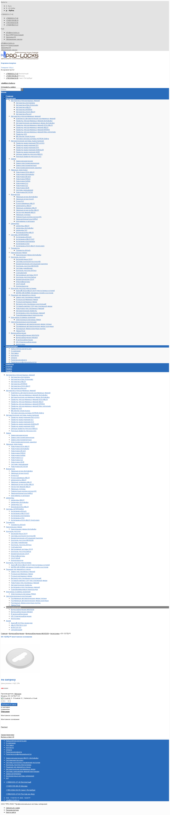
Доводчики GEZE (17, 462)
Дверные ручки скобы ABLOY (22, 484)
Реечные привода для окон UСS (23, 431)
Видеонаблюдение (13, 607)
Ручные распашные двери (21, 576)
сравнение (5, 709)
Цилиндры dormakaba (19, 502)
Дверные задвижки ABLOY (21, 482)
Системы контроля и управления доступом (23, 762)
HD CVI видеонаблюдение (21, 616)
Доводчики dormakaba (20, 448)
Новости (10, 364)
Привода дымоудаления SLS (22, 419)
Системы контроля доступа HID (23, 536)
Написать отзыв (30, 698)
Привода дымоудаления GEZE (23, 426)
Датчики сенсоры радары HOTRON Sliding (27, 413)
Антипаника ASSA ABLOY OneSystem (25, 520)
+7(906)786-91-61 (12, 25)
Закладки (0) (11, 37)
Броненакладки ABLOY (20, 507)
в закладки (5, 707)
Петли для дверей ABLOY (20, 486)
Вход (8, 35)
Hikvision (17, 694)
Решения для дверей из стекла (18, 569)
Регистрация (18, 35)
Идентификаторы (18, 556)
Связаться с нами (13, 808)
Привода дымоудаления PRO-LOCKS (25, 417)
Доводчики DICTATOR (19, 466)
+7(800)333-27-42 (12, 18)
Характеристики (7, 735)
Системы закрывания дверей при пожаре (22, 771)
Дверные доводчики (14, 444)
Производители (12, 810)
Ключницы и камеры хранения (18, 592)
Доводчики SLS (17, 460)
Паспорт (4, 727)
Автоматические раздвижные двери (20, 769)
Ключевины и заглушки (20, 495)
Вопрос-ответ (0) (7, 737)
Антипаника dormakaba (20, 516)
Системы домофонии (19, 542)
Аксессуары (15, 618)
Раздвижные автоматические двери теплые (29, 598)
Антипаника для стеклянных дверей (25, 587)
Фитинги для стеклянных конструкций (26, 578)
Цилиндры (10, 498)
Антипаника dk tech (19, 511)
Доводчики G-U (17, 457)
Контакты (15, 355)
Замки (8, 433)
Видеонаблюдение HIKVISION (22, 609)
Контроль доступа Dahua (21, 551)
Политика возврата (19, 360)
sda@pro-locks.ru (8, 83)
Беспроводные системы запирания (20, 776)
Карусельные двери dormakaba (23, 529)
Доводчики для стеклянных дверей (25, 583)
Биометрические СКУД (20, 554)
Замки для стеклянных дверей (23, 571)
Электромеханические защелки (24, 442)
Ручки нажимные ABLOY (20, 478)
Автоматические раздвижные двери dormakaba (30, 397)
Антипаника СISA (17, 518)
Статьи (9, 366)
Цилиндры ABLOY (17, 500)
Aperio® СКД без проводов (21, 623)
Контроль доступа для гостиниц (18, 562)
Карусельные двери (14, 527)
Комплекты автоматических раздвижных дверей (30, 393)
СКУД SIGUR (15, 558)
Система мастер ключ (14, 760)
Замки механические (19, 435)
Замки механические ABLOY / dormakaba (22, 758)
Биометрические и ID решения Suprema (27, 538)
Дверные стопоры (18, 489)
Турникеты (10, 522)
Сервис (9, 369)
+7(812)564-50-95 (12, 22)
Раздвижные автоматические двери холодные (30, 600)
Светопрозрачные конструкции (18, 596)
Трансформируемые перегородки (24, 589)
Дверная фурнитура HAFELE (22, 493)
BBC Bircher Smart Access (20, 410)
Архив (8, 621)
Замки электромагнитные (21, 440)
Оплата (14, 357)
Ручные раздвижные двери (22, 574)
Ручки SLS (15, 475)
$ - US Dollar (10, 8)
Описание (5, 711)
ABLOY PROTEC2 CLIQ (19, 625)
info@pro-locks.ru (12, 32)
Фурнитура (10, 469)
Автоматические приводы (21, 585)
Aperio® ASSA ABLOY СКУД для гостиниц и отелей (30, 565)
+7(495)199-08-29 (12, 20)
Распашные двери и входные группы (26, 603)
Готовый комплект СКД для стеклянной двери (29, 580)
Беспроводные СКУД (19, 533)
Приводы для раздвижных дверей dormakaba (29, 395)
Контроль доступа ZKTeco (21, 545)
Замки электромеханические (22, 437)
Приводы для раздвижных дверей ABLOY (27, 402)
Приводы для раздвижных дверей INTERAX (28, 404)
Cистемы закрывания (19, 464)
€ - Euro (9, 6)
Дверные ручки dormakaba (22, 471)
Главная (4, 633)
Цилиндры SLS (16, 504)
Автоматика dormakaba (20, 377)
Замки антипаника (13, 774)
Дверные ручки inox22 (20, 473)
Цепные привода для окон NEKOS (24, 428)
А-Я (7, 778)
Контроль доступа (13, 531)
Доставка (15, 353)
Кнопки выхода (17, 560)
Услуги (9, 371)
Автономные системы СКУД (22, 549)
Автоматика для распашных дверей (20, 375)
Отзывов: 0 (17, 698)
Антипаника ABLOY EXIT (20, 513)
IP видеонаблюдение (19, 614)
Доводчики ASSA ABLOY (20, 446)
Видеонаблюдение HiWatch (22, 612)
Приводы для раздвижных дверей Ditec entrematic (31, 406)
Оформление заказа (14, 39)
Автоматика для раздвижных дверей (21, 390)
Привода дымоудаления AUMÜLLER (25, 424)
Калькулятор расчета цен (21, 349)
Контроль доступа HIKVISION (22, 540)
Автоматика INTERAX (19, 384)
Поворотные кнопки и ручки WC (24, 491)
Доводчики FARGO (18, 453)
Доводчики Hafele (18, 455)
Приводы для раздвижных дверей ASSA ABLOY (29, 399)
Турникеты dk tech (18, 524)
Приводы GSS (16, 408)
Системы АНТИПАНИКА (15, 509)
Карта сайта (11, 812)
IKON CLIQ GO (16, 627)
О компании (16, 351)
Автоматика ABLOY (18, 381)
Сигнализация (16, 630)
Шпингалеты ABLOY (18, 480)
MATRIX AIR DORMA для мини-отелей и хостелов (29, 567)
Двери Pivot (15, 605)
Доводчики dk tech (18, 451)
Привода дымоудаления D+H (22, 422)
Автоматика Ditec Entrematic (22, 379)
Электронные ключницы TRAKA (23, 594)
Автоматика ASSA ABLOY (20, 386)
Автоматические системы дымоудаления (22, 415)
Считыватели (16, 547)
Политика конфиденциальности (23, 362)
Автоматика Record (18, 388)
